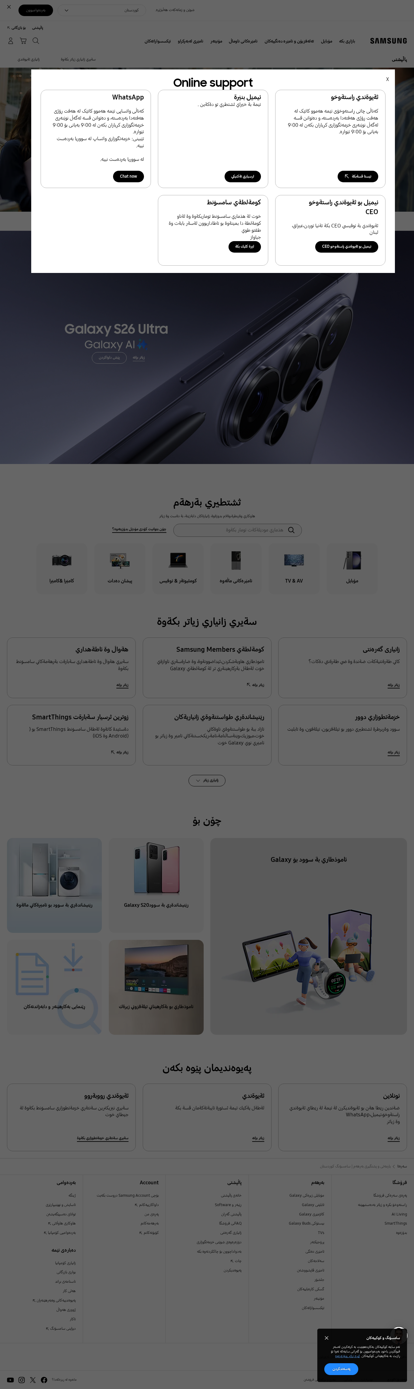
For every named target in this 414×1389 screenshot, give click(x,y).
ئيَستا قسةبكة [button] (361, 176)
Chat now (128, 176)
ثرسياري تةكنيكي (242, 176)
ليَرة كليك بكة (244, 246)
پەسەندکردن (341, 1369)
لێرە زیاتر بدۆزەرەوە (347, 1356)
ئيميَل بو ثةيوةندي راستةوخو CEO (346, 246)
